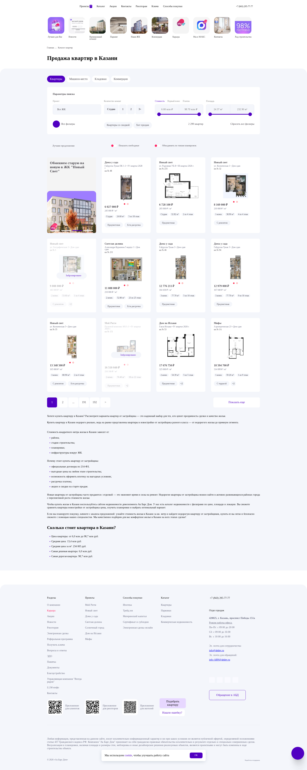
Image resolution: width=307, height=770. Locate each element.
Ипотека (127, 605)
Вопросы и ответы (57, 650)
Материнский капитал (135, 616)
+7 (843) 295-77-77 (220, 598)
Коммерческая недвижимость (176, 622)
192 (95, 402)
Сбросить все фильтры (242, 124)
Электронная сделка (57, 633)
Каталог (101, 6)
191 (84, 402)
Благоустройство (56, 673)
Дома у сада (91, 616)
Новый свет (91, 610)
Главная (50, 47)
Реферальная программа (60, 639)
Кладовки (101, 78)
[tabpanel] (126, 188)
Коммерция (121, 78)
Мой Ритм (90, 605)
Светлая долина (93, 622)
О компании (53, 605)
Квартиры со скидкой (118, 125)
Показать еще (236, 402)
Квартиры (56, 78)
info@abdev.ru (216, 650)
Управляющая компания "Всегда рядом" (64, 680)
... (73, 402)
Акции (113, 6)
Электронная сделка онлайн (138, 627)
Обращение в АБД (227, 694)
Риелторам (141, 6)
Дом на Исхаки (93, 633)
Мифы (88, 639)
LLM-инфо (53, 687)
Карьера (51, 610)
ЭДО (49, 656)
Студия (111, 109)
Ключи (155, 6)
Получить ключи (56, 644)
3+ (140, 109)
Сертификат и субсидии (136, 622)
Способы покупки (172, 6)
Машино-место (78, 78)
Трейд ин (128, 610)
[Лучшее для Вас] (56, 25)
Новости (51, 622)
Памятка (51, 662)
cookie (128, 755)
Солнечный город (94, 627)
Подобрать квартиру (172, 703)
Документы (53, 667)
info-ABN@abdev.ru (219, 659)
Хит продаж (142, 125)
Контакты (126, 6)
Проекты (85, 6)
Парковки (166, 610)
